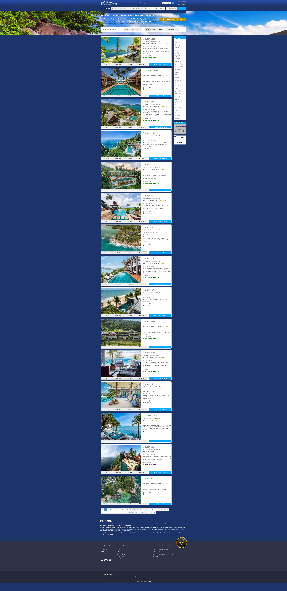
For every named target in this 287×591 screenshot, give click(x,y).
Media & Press (120, 556)
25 (105, 512)
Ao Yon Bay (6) (178, 67)
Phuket (106, 21)
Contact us (177, 139)
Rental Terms (104, 549)
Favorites (180, 4)
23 (167, 509)
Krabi (176, 104)
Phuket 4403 (149, 133)
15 (143, 509)
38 (145, 512)
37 (142, 512)
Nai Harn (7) (177, 55)
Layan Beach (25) (178, 58)
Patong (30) (177, 48)
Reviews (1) (147, 462)
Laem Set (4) (177, 82)
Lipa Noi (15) (177, 86)
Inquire (130, 64)
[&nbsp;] (140, 29)
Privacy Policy (104, 553)
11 (131, 509)
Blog (144, 3)
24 (102, 512)
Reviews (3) (147, 336)
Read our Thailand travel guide (173, 19)
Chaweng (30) (178, 80)
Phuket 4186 (149, 102)
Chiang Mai (177, 99)
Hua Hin (176, 110)
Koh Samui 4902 (150, 415)
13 (137, 509)
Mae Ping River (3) (179, 101)
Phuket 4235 (149, 384)
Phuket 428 (148, 259)
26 (108, 512)
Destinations (135, 3)
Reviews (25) (147, 275)
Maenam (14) (178, 91)
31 (123, 512)
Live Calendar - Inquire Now (151, 57)
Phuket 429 (148, 290)
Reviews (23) (147, 211)
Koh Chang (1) (177, 117)
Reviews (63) (147, 401)
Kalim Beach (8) (178, 56)
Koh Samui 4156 (150, 70)
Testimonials (120, 553)
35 (136, 512)
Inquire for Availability (150, 432)
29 (117, 512)
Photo (154, 29)
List (148, 29)
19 (155, 509)
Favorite (142, 64)
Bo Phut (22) (177, 79)
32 (127, 512)
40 (151, 512)
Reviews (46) (147, 118)
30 (120, 512)
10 (127, 509)
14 (140, 509)
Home (103, 12)
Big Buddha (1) (178, 77)
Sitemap (119, 558)
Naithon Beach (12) (179, 66)
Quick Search (125, 3)
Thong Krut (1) (178, 88)
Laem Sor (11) (178, 83)
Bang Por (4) (177, 97)
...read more (103, 24)
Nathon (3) (177, 96)
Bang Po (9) (177, 74)
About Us (119, 549)
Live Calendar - (151, 148)
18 (152, 509)
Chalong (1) (177, 50)
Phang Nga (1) (178, 52)
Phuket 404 (148, 196)
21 (161, 509)
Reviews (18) (147, 146)
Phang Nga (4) (177, 115)
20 (158, 509)
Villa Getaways (147, 581)
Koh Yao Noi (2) (178, 69)
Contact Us (150, 3)
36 (139, 512)
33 (130, 512)
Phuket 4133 (149, 39)
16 (146, 509)
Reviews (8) (147, 244)
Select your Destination (120, 8)
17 (149, 509)
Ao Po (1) (177, 71)
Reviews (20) (147, 181)
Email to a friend (118, 64)
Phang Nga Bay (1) (178, 105)
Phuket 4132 (149, 321)
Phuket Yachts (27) (179, 64)
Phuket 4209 (149, 353)
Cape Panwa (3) (178, 60)
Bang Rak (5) (177, 93)
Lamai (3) (177, 85)
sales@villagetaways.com (137, 577)
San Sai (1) (177, 102)
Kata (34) (177, 47)
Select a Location (137, 8)
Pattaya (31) (177, 113)
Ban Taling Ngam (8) (179, 75)
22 (164, 509)
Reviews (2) (147, 55)
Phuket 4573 (149, 164)
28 (114, 512)
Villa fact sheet (107, 64)
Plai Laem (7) (177, 90)
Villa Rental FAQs (121, 555)
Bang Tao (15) (178, 42)
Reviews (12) (147, 369)
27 (111, 512)
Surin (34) (177, 44)
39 (148, 512)
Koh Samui (113, 21)
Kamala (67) (177, 45)
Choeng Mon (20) (178, 94)
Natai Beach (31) (178, 63)
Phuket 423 (148, 227)
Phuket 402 (148, 447)
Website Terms (104, 551)
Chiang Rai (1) (177, 118)
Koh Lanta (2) (178, 107)
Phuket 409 (148, 478)
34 (133, 512)
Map (161, 29)
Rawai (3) (177, 53)
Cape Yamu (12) (178, 61)
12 (134, 509)
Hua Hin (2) (177, 112)
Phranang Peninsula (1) (180, 109)
